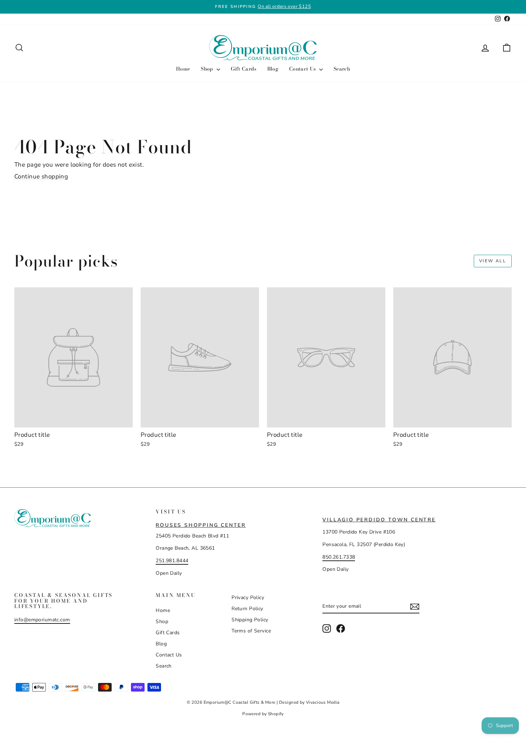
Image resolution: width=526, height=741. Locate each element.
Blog (272, 69)
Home (183, 69)
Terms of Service (251, 630)
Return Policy (247, 608)
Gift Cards (244, 69)
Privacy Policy (248, 597)
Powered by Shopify (263, 714)
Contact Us (303, 69)
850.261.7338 (338, 557)
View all (492, 261)
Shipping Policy (250, 619)
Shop (208, 69)
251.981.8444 (172, 560)
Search (341, 69)
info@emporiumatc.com (42, 619)
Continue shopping (41, 176)
